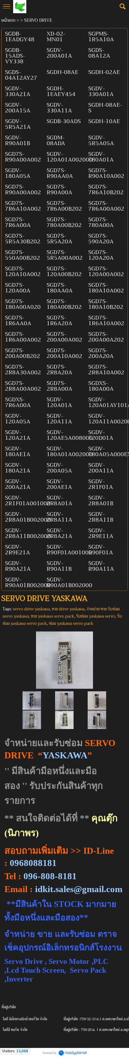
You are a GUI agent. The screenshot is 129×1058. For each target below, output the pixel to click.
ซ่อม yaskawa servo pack (71, 623)
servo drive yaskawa (31, 609)
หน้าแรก (8, 20)
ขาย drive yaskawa (68, 609)
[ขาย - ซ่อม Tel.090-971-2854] (64, 659)
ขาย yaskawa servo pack (52, 616)
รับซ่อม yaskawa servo (95, 616)
